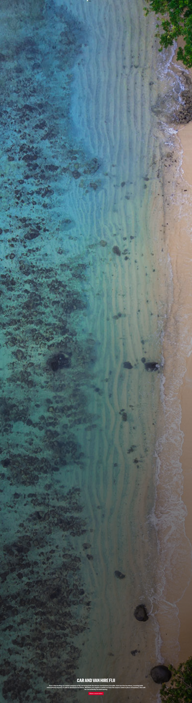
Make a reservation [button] (97, 693)
